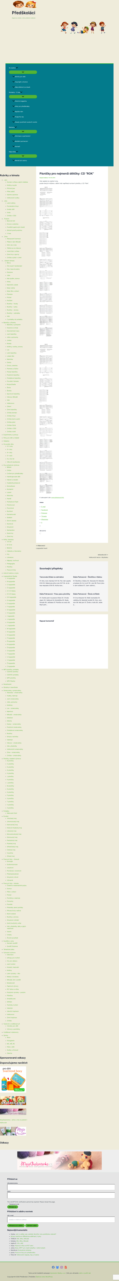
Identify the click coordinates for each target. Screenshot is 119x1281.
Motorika (10, 495)
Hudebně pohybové (13, 483)
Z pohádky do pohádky (14, 319)
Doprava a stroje (12, 328)
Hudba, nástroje (12, 696)
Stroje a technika (12, 736)
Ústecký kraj (11, 850)
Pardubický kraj (12, 840)
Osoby (9, 362)
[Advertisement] (59, 46)
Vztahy (9, 935)
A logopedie (11, 578)
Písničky (9, 567)
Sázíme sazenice (12, 195)
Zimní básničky (12, 409)
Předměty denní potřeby (15, 907)
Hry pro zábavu (12, 961)
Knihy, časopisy (8, 539)
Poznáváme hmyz (13, 206)
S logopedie (11, 651)
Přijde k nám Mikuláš (14, 242)
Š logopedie (11, 647)
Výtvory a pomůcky (13, 1029)
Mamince (10, 711)
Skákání (9, 517)
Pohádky (6, 811)
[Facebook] (53, 1268)
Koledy (9, 343)
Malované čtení (12, 813)
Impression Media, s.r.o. (58, 1273)
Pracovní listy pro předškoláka (25, 1252)
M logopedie (11, 628)
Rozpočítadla (11, 384)
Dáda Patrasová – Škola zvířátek (86, 594)
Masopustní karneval (14, 239)
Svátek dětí (10, 209)
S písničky (10, 798)
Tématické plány (8, 949)
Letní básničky (11, 353)
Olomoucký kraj (12, 837)
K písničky (10, 779)
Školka (9, 391)
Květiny (9, 970)
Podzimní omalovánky (14, 727)
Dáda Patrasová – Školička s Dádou (87, 577)
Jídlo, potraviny (12, 702)
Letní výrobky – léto (13, 973)
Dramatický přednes (24, 1250)
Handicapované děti (13, 476)
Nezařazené (7, 684)
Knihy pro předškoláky (22, 106)
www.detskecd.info (57, 497)
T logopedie (11, 654)
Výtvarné (10, 880)
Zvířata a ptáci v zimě (14, 257)
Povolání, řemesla (13, 381)
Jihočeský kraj (11, 818)
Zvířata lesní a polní (13, 419)
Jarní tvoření (11, 964)
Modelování (11, 983)
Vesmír (9, 931)
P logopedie (11, 638)
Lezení (9, 492)
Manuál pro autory (21, 160)
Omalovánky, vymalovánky (12, 690)
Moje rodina (11, 288)
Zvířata (9, 1021)
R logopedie (11, 644)
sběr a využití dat (85, 1273)
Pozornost (10, 508)
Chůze (9, 470)
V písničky (10, 805)
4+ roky (9, 452)
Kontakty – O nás (14, 92)
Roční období (11, 914)
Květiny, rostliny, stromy (15, 347)
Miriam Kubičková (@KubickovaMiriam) (23, 1236)
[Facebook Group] (57, 1268)
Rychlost (10, 511)
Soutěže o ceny (8, 941)
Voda (8, 212)
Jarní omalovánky (13, 699)
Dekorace (10, 955)
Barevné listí (11, 221)
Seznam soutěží (12, 943)
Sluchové (10, 524)
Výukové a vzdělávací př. (11, 1024)
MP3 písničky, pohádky (11, 669)
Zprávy (5, 1035)
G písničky (10, 770)
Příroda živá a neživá (14, 910)
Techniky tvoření (12, 1005)
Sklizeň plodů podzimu (14, 230)
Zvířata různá (11, 425)
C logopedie (11, 584)
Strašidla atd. (11, 999)
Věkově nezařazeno (13, 462)
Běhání (9, 467)
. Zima (5, 236)
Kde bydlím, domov (13, 278)
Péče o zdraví (11, 892)
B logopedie (11, 581)
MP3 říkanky (11, 681)
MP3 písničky (11, 678)
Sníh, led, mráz (12, 245)
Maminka (10, 359)
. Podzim (6, 219)
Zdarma (9, 1053)
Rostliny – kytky (12, 307)
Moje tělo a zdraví (13, 291)
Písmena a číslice (12, 369)
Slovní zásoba (11, 521)
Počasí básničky (12, 372)
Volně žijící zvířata (13, 251)
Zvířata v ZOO (11, 215)
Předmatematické (13, 874)
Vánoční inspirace (13, 1011)
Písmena (9, 294)
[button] (17, 67)
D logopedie (11, 600)
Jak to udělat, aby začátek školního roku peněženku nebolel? (36, 1234)
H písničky (10, 773)
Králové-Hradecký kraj (14, 828)
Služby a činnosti (12, 1050)
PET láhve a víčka (13, 989)
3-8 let (9, 541)
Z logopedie (11, 666)
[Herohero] (65, 1268)
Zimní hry (10, 536)
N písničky (10, 789)
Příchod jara (11, 188)
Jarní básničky (11, 334)
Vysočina (10, 853)
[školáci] (13, 1092)
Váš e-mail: (10, 1215)
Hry (8, 554)
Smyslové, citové (12, 877)
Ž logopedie (11, 663)
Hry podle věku (8, 444)
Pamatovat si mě (14, 1204)
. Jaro (5, 180)
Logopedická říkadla (10, 576)
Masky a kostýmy (13, 977)
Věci (8, 316)
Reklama (12, 127)
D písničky (10, 767)
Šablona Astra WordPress (44, 1277)
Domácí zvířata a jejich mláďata (17, 182)
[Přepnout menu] (23, 72)
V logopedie (11, 660)
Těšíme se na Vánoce (14, 248)
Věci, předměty (12, 746)
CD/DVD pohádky (13, 675)
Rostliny (9, 733)
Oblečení (10, 718)
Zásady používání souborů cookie (26, 122)
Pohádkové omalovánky (15, 730)
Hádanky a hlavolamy (14, 551)
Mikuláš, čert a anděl (14, 980)
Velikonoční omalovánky (15, 749)
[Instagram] (61, 1268)
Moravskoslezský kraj (14, 834)
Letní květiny (11, 203)
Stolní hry (10, 533)
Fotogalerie (10, 1040)
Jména (9, 340)
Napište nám (19, 111)
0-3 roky (10, 446)
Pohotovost (11, 505)
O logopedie (11, 635)
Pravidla (9, 904)
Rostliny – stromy (12, 310)
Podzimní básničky (13, 375)
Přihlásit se (12, 1207)
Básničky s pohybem (14, 324)
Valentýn (10, 740)
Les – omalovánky (13, 708)
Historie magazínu (21, 101)
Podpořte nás (19, 117)
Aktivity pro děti (20, 76)
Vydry (39, 1236)
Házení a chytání (12, 480)
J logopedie (11, 619)
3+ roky (9, 449)
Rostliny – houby (12, 304)
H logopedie (11, 613)
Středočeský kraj (12, 847)
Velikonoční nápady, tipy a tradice (28, 1255)
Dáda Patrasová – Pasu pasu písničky (55, 594)
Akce (8, 1037)
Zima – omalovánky (13, 752)
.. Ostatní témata (8, 261)
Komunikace (11, 486)
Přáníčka (10, 995)
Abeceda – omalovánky (14, 692)
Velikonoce (10, 403)
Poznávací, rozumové (14, 871)
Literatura (10, 557)
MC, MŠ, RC (11, 1044)
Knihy (9, 282)
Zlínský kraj (10, 856)
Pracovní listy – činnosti (11, 859)
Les (8, 350)
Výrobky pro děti (12, 1026)
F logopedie (11, 606)
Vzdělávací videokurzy (10, 1032)
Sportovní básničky (13, 394)
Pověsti (5, 816)
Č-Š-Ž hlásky (11, 594)
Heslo (8, 1191)
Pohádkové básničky (14, 378)
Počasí (9, 297)
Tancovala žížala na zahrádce (52, 577)
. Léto (5, 201)
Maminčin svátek (12, 285)
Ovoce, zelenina (12, 365)
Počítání (9, 300)
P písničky (10, 795)
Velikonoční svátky (13, 198)
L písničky (10, 783)
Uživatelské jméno (12, 1183)
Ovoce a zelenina (12, 224)
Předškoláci (23, 12)
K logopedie (11, 622)
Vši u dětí (20, 1243)
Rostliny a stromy (12, 917)
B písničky (10, 761)
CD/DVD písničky (12, 671)
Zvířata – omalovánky (14, 755)
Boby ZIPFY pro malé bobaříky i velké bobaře (30, 1248)
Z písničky (10, 808)
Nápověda (12, 152)
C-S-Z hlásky (11, 591)
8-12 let (9, 545)
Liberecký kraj (11, 831)
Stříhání (9, 1002)
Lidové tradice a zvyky (11, 573)
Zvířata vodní (11, 431)
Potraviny (10, 901)
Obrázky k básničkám (10, 687)
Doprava (10, 272)
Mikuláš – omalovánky (14, 714)
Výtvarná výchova (9, 952)
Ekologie (10, 861)
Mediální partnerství (21, 141)
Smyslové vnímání (13, 920)
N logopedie (11, 632)
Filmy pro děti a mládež (11, 438)
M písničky (10, 786)
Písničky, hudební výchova (12, 758)
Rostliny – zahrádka (13, 313)
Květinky (10, 705)
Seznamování (11, 514)
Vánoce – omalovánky (14, 743)
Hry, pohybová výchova (11, 465)
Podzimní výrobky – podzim (16, 992)
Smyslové (10, 527)
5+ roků (9, 456)
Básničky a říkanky (9, 322)
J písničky (10, 776)
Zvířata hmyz (11, 416)
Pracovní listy (11, 570)
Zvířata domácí (12, 413)
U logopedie (11, 657)
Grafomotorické (12, 864)
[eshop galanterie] (13, 1114)
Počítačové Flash (12, 502)
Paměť (9, 499)
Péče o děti (10, 1047)
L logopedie (11, 625)
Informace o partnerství (22, 136)
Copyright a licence (21, 82)
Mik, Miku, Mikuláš (23, 1239)
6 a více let (10, 459)
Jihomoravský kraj (13, 821)
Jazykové (10, 868)
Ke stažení (12, 68)
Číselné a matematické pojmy (16, 885)
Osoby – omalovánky (14, 724)
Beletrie (9, 548)
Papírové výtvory (12, 986)
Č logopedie (11, 588)
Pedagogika (11, 563)
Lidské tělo (10, 356)
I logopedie (10, 616)
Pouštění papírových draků (16, 227)
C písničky (10, 764)
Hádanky (6, 441)
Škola (9, 387)
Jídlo (8, 275)
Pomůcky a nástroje (13, 898)
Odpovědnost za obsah (22, 87)
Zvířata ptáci (11, 422)
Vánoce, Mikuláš (12, 397)
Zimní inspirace (12, 1017)
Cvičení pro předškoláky (15, 473)
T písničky (10, 801)
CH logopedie (11, 597)
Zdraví (9, 406)
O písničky (10, 792)
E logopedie (11, 603)
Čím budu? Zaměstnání (14, 266)
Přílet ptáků (11, 191)
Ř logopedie (11, 641)
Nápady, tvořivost (13, 560)
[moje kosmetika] (13, 1135)
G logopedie (11, 610)
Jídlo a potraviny (12, 337)
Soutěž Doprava (12, 946)
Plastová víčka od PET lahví (24, 1245)
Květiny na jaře (12, 185)
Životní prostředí (12, 938)
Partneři (17, 146)
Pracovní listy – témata (11, 883)
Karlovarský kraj (12, 825)
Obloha (9, 721)
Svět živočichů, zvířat (14, 923)
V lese (9, 233)
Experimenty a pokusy (10, 435)
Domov (9, 888)
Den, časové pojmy (13, 269)
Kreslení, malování (13, 967)
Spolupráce (10, 530)
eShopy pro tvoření (13, 958)
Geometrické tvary (13, 331)
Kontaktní (10, 489)
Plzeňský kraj (11, 843)
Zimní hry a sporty (13, 254)
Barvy (9, 263)
